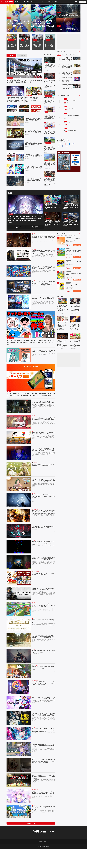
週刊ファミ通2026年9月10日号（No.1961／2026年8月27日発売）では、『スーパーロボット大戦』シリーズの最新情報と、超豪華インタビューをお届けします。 (43, 686)
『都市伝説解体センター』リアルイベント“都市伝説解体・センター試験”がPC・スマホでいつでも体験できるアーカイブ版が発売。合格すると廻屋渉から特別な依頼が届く (43, 714)
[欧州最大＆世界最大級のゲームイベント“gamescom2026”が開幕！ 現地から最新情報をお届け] (24, 68)
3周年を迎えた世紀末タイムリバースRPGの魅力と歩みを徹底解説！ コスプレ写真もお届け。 (43, 464)
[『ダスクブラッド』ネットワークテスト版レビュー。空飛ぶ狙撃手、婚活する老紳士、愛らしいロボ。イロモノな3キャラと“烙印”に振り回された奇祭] (62, 336)
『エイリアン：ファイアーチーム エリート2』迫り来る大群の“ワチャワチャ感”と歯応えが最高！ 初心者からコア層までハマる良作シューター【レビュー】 (43, 403)
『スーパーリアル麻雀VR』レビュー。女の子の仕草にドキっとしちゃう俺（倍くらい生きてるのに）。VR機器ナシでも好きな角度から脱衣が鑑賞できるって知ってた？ (67, 72)
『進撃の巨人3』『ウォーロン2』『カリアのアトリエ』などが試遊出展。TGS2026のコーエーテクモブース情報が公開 (33, 155)
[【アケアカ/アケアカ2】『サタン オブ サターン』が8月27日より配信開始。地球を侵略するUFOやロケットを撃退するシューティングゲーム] (19, 546)
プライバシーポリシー (35, 834)
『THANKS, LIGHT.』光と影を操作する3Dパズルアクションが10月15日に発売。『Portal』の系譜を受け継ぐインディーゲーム (43, 496)
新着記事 (22, 55)
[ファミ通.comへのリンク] (9, 1)
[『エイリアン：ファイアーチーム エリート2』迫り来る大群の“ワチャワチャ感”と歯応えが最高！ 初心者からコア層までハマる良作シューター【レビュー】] (19, 406)
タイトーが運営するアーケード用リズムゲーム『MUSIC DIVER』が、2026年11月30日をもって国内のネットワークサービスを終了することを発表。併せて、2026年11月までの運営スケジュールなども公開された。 (43, 733)
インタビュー (28, 116)
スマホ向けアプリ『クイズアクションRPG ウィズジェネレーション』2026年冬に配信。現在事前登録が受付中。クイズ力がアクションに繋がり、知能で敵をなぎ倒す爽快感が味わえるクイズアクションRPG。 (43, 302)
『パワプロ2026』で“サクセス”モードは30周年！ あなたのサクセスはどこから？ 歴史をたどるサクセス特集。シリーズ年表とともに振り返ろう (62, 309)
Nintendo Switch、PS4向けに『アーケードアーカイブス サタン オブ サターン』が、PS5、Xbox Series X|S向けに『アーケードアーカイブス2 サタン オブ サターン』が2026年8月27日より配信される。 (43, 546)
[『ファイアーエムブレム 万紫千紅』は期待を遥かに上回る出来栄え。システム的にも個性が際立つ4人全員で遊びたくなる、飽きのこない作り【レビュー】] (75, 301)
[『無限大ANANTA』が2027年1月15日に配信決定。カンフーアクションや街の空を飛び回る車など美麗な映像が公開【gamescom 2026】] (37, 37)
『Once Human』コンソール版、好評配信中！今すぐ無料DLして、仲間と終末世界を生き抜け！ (43, 527)
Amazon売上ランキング (63, 233)
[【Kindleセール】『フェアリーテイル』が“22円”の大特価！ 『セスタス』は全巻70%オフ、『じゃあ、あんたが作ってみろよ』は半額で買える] (62, 319)
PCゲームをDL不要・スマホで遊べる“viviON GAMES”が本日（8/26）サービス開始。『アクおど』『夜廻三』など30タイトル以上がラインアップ (31, 394)
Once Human (35, 524)
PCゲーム (28, 1)
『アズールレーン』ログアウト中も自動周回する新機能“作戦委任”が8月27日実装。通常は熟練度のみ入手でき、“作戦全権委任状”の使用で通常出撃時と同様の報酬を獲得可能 (33, 143)
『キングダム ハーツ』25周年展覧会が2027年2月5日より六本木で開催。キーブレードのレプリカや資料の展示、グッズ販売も (43, 621)
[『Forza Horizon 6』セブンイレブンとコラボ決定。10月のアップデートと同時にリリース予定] (19, 437)
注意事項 (47, 834)
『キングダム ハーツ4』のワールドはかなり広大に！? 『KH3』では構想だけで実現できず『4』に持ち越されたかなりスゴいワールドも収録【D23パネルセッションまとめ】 (75, 326)
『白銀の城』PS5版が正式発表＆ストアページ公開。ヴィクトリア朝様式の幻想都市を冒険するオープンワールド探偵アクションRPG (43, 746)
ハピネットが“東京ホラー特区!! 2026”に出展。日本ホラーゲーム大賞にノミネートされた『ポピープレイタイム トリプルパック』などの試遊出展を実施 (43, 559)
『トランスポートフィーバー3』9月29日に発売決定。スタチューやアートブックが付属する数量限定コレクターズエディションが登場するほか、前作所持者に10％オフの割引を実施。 (43, 286)
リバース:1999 (35, 462)
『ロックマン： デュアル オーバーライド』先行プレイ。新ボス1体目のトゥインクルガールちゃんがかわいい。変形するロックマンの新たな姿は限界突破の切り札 (30, 25)
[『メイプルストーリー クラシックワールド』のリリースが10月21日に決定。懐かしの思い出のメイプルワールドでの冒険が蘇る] (19, 811)
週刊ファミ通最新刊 (63, 152)
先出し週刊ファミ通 (48, 95)
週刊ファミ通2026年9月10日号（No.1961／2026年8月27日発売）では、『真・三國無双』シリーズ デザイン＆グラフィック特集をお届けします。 (43, 515)
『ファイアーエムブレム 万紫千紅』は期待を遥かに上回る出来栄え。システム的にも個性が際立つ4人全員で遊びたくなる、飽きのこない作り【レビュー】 (75, 309)
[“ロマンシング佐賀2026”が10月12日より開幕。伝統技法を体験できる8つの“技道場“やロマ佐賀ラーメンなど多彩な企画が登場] (19, 780)
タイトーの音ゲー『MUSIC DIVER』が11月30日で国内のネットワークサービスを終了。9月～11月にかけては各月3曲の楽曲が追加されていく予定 (43, 730)
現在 (59, 54)
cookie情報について (53, 834)
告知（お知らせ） (11, 338)
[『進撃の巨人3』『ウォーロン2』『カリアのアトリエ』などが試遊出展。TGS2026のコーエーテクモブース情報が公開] (15, 157)
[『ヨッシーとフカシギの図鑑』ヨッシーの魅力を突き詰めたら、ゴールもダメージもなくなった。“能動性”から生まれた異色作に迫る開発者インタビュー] (75, 336)
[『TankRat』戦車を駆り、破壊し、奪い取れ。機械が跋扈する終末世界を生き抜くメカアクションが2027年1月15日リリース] (19, 656)
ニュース (46, 1)
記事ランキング (61, 51)
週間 (67, 54)
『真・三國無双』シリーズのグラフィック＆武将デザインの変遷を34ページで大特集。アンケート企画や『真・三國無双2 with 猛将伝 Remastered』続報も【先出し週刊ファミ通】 (43, 512)
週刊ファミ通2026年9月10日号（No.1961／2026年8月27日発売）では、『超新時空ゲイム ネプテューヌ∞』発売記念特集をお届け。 (43, 796)
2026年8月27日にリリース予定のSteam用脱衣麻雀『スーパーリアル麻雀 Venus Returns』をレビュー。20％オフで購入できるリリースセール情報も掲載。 (43, 484)
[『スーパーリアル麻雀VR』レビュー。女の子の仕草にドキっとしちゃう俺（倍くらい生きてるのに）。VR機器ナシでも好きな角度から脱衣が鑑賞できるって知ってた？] (76, 72)
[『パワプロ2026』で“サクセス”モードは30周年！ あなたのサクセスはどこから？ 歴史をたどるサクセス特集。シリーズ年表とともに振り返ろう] (62, 301)
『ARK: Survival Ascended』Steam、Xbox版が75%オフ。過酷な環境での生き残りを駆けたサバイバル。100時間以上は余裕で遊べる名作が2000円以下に (43, 636)
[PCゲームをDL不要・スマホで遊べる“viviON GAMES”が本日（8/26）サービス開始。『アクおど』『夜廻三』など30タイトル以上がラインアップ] (31, 377)
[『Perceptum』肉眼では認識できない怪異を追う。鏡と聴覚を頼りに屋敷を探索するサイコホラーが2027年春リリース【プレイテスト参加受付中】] (19, 765)
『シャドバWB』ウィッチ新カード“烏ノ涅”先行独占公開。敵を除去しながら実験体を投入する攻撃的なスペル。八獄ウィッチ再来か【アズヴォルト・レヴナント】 (49, 181)
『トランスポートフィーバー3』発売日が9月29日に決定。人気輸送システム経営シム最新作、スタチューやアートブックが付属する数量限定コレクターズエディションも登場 (70, 222)
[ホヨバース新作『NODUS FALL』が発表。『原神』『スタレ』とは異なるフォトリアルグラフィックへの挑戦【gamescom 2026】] (49, 60)
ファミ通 (33, 575)
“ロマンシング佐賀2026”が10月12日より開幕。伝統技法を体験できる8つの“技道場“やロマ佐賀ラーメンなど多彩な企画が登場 (43, 777)
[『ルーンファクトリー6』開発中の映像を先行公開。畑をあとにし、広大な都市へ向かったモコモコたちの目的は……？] (49, 157)
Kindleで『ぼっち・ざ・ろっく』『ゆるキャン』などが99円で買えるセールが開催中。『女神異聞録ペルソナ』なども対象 (33, 99)
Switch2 (18, 1)
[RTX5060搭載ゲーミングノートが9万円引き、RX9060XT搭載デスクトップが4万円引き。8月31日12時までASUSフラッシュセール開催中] (19, 255)
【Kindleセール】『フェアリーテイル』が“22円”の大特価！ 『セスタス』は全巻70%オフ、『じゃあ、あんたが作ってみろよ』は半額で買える (62, 326)
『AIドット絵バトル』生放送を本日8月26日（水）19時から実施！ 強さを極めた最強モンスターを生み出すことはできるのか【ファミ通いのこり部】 (30, 342)
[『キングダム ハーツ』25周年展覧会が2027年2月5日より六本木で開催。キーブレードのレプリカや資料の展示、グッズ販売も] (19, 624)
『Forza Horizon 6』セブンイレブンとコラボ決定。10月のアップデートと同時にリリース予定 (43, 433)
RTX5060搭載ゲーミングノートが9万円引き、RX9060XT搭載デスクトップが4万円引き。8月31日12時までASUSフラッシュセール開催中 (43, 252)
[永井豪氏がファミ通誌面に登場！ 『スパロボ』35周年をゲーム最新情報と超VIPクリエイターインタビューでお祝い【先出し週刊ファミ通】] (76, 79)
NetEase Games (34, 529)
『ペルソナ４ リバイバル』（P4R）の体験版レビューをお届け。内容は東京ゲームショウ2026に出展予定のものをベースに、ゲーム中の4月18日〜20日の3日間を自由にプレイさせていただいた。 (43, 453)
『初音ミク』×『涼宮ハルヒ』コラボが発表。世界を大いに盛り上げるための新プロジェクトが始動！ (43, 351)
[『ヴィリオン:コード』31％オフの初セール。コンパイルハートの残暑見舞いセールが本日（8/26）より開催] (19, 702)
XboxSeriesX (66, 146)
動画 (49, 1)
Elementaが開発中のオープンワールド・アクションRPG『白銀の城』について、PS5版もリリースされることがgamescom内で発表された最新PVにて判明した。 (43, 749)
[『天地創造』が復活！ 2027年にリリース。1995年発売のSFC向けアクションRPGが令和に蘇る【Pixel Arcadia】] (49, 125)
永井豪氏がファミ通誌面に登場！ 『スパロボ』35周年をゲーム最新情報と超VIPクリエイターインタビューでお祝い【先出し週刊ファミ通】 (67, 79)
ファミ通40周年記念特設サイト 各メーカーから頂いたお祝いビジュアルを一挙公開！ (43, 574)
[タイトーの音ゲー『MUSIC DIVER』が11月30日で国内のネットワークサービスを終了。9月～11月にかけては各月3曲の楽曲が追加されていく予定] (19, 734)
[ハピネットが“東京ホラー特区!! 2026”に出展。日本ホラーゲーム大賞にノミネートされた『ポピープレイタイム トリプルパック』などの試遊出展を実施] (19, 562)
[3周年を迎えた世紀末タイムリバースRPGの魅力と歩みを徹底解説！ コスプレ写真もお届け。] (19, 469)
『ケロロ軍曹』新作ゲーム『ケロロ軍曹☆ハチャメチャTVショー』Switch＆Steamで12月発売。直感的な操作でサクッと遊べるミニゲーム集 (43, 605)
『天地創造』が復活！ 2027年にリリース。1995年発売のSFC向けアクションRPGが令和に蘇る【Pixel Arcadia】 (49, 131)
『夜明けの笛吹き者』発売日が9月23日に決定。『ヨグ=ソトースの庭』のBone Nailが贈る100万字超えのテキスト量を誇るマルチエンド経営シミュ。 (15, 99)
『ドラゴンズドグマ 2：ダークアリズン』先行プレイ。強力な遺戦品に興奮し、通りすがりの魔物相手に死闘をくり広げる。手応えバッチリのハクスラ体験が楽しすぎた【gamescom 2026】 (68, 15)
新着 (15, 1)
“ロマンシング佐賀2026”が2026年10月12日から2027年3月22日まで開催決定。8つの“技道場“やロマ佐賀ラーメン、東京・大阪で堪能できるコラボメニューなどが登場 (43, 780)
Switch (22, 1)
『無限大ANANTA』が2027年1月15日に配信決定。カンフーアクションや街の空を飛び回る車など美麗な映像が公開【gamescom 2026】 (37, 44)
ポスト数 (74, 54)
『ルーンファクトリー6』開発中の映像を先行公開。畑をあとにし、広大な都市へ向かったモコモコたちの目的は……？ (49, 164)
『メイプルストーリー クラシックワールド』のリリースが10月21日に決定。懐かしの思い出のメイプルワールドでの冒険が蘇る (43, 808)
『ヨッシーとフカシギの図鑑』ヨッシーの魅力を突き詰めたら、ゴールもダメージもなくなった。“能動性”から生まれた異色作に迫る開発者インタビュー (75, 344)
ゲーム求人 (41, 1)
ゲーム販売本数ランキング (64, 95)
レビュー (9, 18)
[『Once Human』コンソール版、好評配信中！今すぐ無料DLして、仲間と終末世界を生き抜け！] (19, 531)
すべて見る (78, 51)
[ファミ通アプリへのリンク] (39, 841)
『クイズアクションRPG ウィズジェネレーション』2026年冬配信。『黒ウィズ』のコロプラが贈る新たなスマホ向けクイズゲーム (43, 299)
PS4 (74, 143)
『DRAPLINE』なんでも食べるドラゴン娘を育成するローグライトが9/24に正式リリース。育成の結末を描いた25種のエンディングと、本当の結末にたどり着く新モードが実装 (43, 418)
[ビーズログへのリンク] (47, 841)
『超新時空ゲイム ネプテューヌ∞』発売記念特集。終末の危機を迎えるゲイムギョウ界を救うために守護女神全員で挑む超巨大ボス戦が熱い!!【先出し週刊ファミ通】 (43, 792)
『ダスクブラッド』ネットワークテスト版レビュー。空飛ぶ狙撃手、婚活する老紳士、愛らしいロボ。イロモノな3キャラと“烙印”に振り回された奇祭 (62, 344)
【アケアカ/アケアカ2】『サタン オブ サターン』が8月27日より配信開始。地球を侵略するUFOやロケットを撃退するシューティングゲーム (43, 543)
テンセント (33, 669)
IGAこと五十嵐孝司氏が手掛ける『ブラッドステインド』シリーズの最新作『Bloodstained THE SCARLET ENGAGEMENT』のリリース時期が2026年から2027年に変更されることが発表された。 (43, 240)
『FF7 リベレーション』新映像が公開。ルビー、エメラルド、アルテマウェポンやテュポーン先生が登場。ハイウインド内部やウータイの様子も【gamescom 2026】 (49, 83)
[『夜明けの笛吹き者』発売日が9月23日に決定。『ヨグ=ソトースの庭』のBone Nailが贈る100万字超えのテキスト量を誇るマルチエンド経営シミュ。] (15, 91)
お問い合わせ (28, 834)
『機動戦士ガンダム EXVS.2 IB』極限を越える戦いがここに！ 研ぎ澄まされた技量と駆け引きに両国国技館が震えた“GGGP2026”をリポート (49, 116)
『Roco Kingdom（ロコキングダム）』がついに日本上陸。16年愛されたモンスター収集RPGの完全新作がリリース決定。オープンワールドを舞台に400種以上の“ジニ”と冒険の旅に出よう (11, 44)
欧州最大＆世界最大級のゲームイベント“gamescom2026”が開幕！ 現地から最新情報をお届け (24, 81)
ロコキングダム (35, 665)
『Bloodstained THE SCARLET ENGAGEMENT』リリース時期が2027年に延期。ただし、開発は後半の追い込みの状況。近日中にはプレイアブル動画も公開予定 (52, 222)
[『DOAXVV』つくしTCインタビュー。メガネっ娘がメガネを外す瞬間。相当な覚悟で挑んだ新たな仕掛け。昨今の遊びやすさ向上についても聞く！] (15, 121)
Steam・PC (60, 146)
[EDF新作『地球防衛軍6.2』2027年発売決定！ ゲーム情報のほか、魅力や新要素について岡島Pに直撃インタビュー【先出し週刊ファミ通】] (49, 93)
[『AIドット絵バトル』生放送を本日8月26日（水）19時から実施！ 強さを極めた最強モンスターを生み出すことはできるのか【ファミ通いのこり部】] (31, 324)
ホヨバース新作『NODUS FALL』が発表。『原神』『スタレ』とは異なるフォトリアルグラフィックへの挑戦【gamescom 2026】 (49, 67)
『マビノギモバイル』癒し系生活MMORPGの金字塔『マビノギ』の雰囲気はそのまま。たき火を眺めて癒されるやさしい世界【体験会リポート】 (49, 147)
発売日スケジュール (35, 1)
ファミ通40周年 (36, 571)
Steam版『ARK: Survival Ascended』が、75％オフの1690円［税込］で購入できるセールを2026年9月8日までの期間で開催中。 (43, 640)
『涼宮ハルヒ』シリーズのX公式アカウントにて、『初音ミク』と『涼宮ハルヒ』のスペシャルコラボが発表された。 (43, 354)
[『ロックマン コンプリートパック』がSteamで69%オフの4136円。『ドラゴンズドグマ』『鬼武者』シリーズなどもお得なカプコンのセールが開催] (19, 271)
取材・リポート (9, 77)
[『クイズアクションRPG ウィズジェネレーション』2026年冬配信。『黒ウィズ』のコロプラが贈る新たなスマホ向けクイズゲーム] (19, 302)
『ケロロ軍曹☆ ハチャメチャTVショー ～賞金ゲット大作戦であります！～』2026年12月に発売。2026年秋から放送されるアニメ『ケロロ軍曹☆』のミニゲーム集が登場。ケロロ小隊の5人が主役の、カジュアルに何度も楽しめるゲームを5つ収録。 (43, 609)
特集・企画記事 (54, 1)
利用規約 (42, 834)
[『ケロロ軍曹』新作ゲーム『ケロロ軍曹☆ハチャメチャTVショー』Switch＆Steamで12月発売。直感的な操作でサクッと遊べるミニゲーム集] (19, 609)
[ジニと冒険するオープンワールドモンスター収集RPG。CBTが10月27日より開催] (19, 671)
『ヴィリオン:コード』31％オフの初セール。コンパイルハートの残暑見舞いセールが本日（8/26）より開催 (43, 698)
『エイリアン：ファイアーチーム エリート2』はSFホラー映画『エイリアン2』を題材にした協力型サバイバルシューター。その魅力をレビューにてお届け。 (43, 406)
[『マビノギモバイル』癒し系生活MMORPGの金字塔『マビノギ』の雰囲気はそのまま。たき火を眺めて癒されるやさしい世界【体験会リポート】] (49, 140)
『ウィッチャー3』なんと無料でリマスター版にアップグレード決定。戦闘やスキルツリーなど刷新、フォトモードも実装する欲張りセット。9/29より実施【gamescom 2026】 (49, 44)
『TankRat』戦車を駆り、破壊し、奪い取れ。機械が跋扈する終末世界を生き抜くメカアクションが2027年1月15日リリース (43, 652)
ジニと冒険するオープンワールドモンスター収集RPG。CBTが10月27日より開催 (43, 667)
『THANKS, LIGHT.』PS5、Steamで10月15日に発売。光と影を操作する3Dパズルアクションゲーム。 (43, 499)
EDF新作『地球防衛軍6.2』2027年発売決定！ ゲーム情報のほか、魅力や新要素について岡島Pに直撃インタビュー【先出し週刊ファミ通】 (49, 100)
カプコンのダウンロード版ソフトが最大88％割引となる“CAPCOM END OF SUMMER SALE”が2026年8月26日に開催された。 (43, 271)
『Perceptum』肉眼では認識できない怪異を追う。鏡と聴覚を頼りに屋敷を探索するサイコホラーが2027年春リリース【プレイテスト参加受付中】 (43, 761)
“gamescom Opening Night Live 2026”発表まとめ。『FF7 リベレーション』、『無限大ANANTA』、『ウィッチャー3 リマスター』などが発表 (24, 44)
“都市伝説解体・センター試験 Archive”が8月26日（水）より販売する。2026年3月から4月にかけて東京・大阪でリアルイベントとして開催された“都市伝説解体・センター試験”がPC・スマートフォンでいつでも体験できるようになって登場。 (43, 718)
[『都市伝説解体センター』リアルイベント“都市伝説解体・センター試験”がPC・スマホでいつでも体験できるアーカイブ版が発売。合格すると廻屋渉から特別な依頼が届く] (19, 718)
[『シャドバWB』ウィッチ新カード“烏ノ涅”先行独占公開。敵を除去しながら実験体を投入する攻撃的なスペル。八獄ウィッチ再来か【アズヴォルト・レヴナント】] (49, 174)
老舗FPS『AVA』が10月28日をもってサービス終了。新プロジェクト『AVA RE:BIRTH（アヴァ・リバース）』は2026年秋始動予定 (43, 590)
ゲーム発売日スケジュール (64, 140)
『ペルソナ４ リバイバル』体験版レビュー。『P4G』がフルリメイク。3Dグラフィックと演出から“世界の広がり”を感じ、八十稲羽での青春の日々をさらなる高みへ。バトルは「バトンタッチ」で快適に (68, 28)
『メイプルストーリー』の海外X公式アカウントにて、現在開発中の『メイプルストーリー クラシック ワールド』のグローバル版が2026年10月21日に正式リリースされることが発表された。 (43, 811)
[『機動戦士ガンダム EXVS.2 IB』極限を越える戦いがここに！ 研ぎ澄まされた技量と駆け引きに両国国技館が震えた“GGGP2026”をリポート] (49, 109)
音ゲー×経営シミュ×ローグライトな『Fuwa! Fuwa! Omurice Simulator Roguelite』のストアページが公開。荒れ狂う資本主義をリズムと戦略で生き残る (33, 132)
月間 (70, 54)
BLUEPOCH (34, 466)
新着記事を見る (31, 823)
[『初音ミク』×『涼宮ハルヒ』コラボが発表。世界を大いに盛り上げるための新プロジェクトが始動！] (19, 355)
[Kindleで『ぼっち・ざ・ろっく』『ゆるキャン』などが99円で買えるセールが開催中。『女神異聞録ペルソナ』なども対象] (33, 91)
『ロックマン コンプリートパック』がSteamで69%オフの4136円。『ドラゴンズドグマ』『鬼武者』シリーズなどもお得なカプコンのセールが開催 (43, 267)
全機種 (59, 143)
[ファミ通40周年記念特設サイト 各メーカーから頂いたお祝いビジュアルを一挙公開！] (19, 578)
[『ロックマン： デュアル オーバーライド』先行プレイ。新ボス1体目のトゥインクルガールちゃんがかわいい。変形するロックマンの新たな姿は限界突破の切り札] (15, 169)
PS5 (25, 1)
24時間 (63, 54)
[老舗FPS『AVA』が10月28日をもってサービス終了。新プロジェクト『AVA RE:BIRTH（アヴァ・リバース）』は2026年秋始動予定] (19, 593)
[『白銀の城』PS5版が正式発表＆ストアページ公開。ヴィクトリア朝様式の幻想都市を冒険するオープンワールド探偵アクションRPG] (19, 749)
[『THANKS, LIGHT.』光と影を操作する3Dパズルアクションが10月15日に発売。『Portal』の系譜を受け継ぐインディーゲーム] (19, 500)
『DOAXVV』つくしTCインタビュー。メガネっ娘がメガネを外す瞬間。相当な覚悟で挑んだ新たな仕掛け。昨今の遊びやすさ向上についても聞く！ (33, 120)
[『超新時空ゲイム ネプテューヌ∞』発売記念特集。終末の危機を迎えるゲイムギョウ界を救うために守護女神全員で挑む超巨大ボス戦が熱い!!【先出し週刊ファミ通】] (19, 796)
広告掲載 (60, 834)
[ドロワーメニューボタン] (2, 2)
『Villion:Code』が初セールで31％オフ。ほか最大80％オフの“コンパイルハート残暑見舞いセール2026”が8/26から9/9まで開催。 (43, 701)
